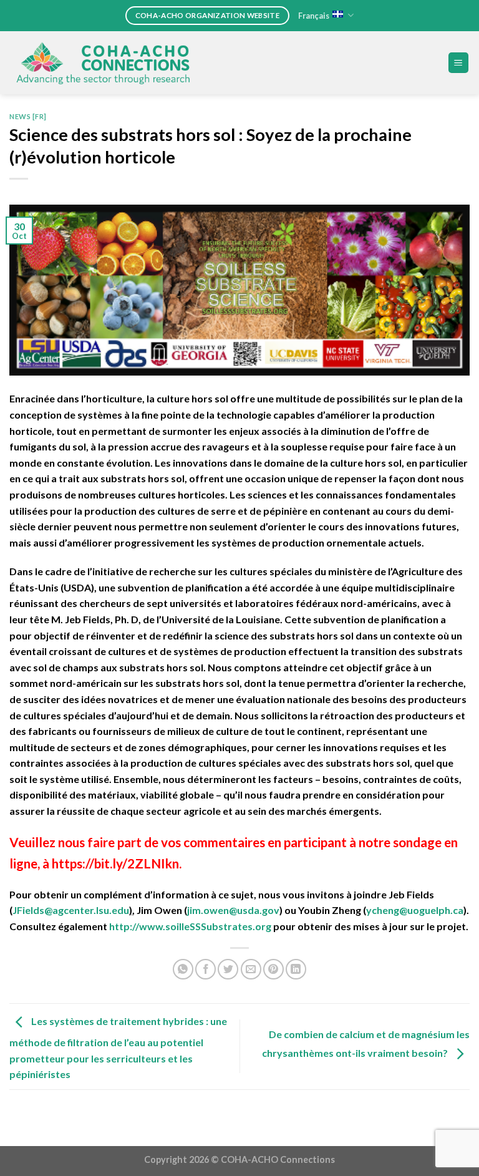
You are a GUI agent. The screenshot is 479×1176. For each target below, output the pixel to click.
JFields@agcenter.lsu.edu (70, 910)
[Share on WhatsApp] (183, 969)
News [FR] (28, 116)
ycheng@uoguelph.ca (414, 910)
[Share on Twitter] (228, 969)
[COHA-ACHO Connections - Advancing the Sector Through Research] (102, 62)
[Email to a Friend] (251, 969)
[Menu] (458, 62)
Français (313, 16)
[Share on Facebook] (205, 969)
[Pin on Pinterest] (273, 969)
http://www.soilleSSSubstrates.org (191, 926)
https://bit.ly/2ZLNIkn (115, 863)
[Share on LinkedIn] (296, 969)
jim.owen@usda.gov (233, 910)
